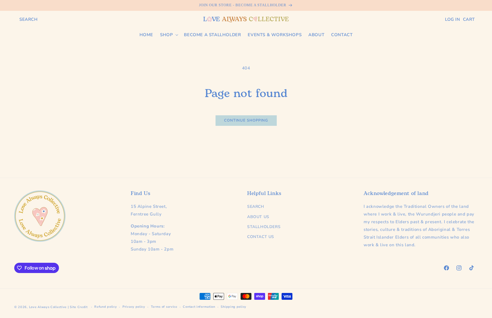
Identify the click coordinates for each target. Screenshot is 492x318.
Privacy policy (133, 307)
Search (255, 206)
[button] (28, 19)
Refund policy (105, 307)
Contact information (199, 307)
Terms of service (164, 307)
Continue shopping (246, 120)
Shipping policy (233, 307)
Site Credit (79, 307)
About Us (258, 216)
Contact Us (260, 236)
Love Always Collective (48, 307)
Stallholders (263, 226)
